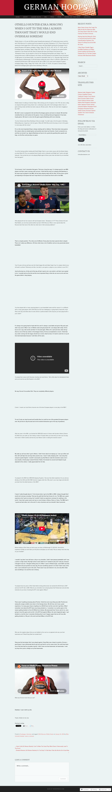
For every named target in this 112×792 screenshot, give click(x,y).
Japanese (83, 104)
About (25, 17)
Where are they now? (72, 17)
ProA (52, 17)
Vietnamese (81, 114)
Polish (95, 106)
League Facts (36, 17)
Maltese (85, 106)
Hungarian (87, 102)
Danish (93, 96)
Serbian (80, 110)
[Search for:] (96, 17)
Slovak (84, 110)
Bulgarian (88, 92)
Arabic (84, 92)
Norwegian (90, 106)
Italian (79, 104)
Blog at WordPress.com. (56, 788)
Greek (92, 100)
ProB (59, 17)
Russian (91, 108)
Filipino (88, 98)
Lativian (92, 104)
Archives (87, 17)
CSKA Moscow (41, 734)
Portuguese (81, 108)
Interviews (29, 734)
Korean (88, 104)
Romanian (86, 108)
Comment (63, 778)
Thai (84, 112)
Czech (89, 96)
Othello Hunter (49, 734)
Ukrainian (91, 112)
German (88, 100)
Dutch (79, 98)
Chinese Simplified (82, 94)
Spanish (93, 110)
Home (18, 17)
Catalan (93, 92)
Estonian (83, 98)
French (79, 100)
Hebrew (80, 102)
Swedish (80, 112)
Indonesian (93, 102)
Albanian (80, 92)
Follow (81, 140)
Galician (84, 100)
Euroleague (23, 734)
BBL (45, 17)
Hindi (83, 102)
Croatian (85, 96)
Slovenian (88, 110)
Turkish (87, 112)
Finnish (92, 98)
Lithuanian (80, 106)
